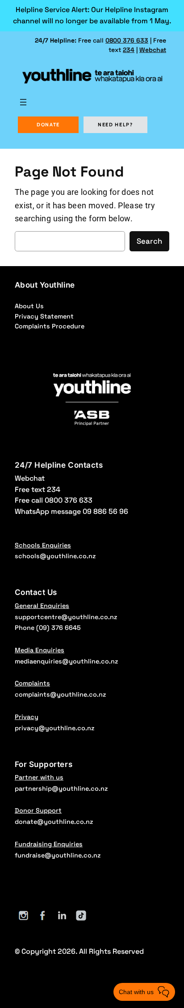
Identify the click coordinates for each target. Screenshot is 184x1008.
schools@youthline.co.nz (55, 556)
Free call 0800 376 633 (53, 500)
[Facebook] (42, 915)
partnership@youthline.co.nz (61, 788)
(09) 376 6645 (58, 628)
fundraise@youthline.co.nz (57, 855)
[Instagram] (23, 915)
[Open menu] (23, 102)
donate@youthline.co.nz (54, 822)
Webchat (152, 50)
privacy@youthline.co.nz (54, 728)
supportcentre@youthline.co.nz (66, 617)
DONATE (48, 124)
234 (128, 50)
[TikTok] (81, 915)
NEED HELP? (115, 124)
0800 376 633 (126, 40)
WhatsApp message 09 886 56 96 (71, 511)
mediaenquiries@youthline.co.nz (66, 661)
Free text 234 (37, 489)
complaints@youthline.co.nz (60, 694)
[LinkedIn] (62, 915)
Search (149, 241)
